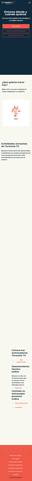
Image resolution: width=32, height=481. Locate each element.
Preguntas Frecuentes (15, 465)
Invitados (15, 474)
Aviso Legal (15, 458)
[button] (29, 3)
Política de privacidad (15, 462)
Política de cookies (15, 455)
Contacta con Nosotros (15, 471)
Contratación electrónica (15, 468)
